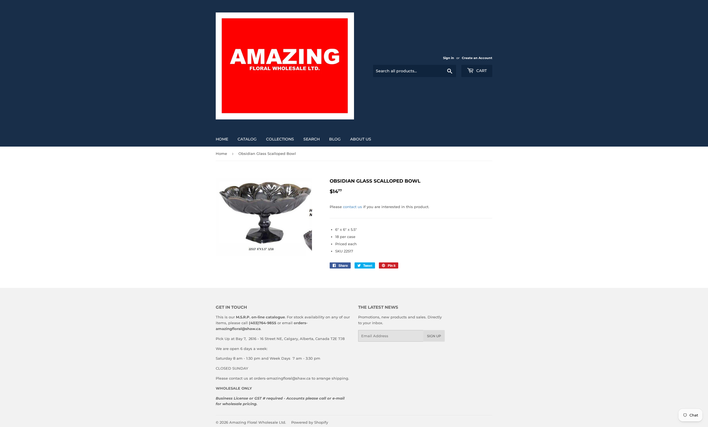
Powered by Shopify (309, 422)
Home (222, 139)
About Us (360, 139)
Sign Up (434, 336)
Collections (280, 139)
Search (311, 139)
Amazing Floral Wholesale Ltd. (257, 422)
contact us (352, 206)
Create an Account (477, 58)
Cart (481, 70)
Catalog (247, 139)
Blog (335, 139)
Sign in (448, 58)
